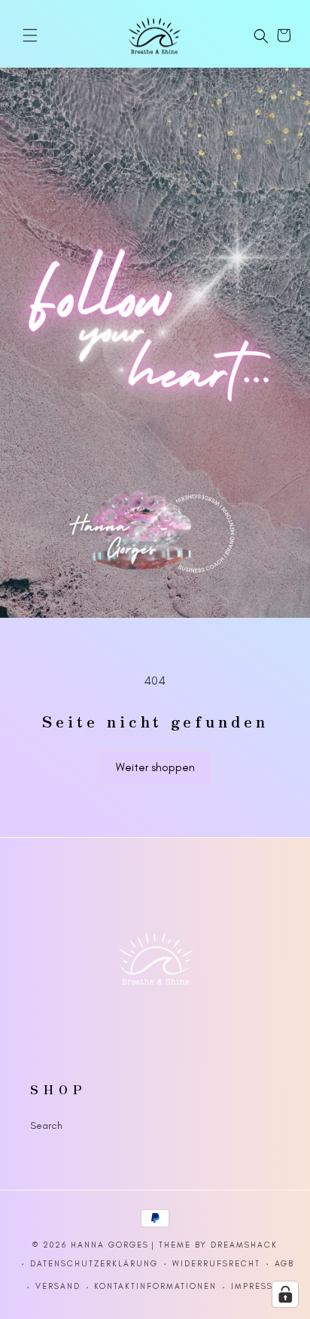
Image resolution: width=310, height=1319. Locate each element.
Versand (58, 1286)
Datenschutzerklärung (94, 1264)
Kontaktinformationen (155, 1286)
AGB (284, 1264)
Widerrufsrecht (216, 1264)
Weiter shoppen (155, 767)
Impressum (260, 1286)
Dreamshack (244, 1245)
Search (46, 1125)
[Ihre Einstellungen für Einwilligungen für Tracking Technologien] (285, 1294)
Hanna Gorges (110, 1245)
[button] (30, 35)
